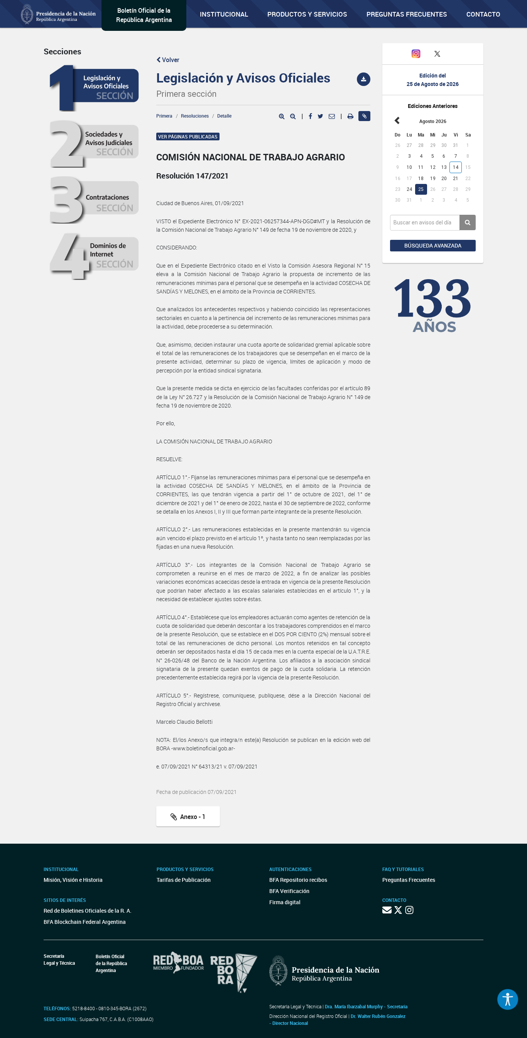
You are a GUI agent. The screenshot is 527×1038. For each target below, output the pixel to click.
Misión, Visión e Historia (73, 879)
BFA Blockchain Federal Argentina (85, 921)
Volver (169, 60)
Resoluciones (195, 116)
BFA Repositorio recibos (298, 879)
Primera (164, 116)
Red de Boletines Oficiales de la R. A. (88, 910)
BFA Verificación (289, 891)
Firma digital (285, 902)
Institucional (224, 14)
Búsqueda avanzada (432, 245)
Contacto (483, 14)
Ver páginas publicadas (188, 136)
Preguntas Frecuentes (407, 14)
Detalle (224, 116)
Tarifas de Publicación (184, 879)
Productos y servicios (307, 14)
